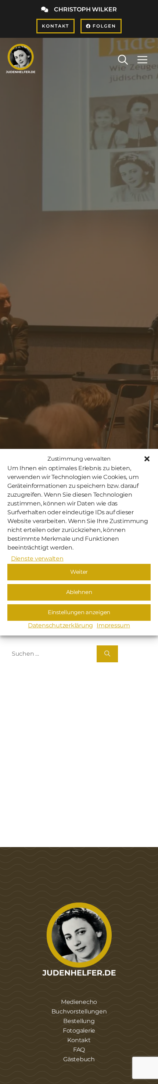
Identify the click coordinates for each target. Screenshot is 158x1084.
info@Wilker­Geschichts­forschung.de (74, 754)
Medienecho (79, 1001)
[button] (147, 458)
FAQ (79, 1049)
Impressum (113, 625)
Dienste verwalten (37, 558)
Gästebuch (79, 1059)
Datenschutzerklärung (60, 625)
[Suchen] (107, 653)
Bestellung (78, 1021)
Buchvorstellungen (79, 1011)
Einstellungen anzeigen (79, 612)
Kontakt (78, 1040)
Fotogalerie (79, 1030)
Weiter (79, 571)
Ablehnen (79, 591)
